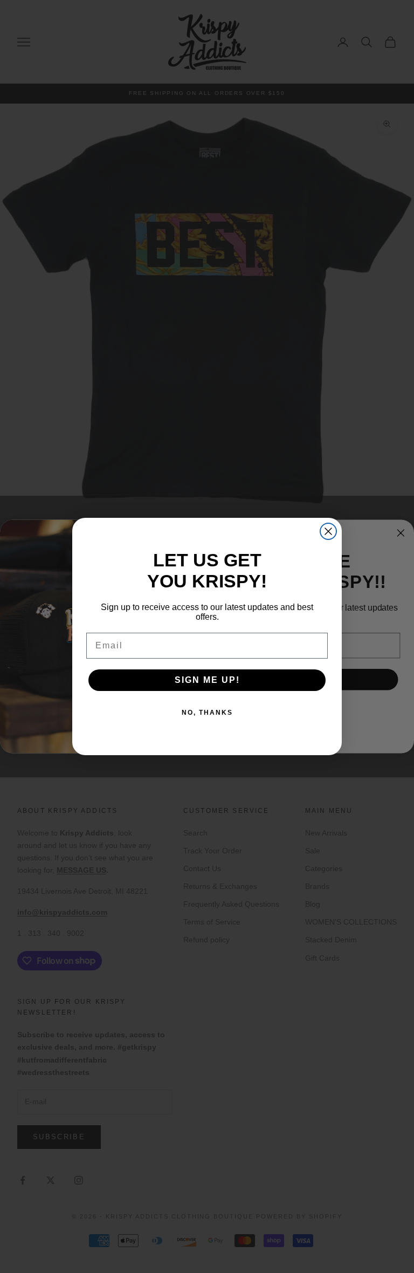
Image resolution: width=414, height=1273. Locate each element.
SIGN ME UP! (207, 680)
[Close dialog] (328, 531)
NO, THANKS (207, 712)
